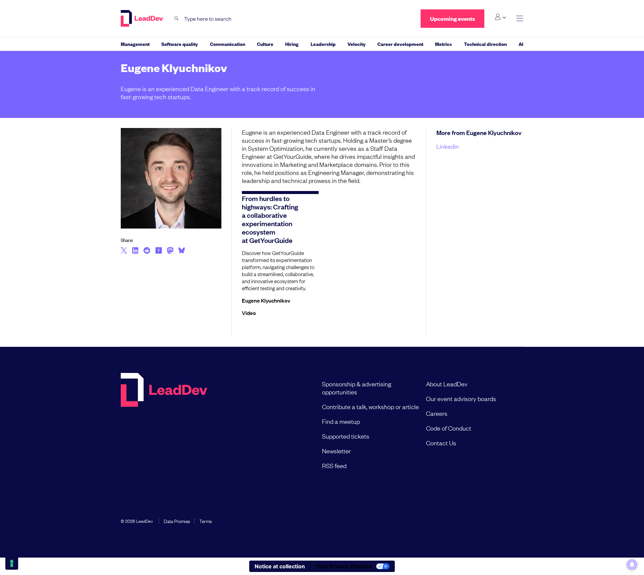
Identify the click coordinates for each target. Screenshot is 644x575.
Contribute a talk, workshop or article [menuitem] (370, 406)
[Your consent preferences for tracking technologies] (11, 563)
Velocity (356, 43)
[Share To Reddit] (146, 251)
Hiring (292, 43)
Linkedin (447, 146)
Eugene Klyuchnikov (266, 300)
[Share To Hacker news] (158, 251)
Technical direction (485, 43)
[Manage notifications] (632, 564)
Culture (265, 43)
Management (135, 43)
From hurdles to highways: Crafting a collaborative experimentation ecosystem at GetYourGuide (270, 219)
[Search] (176, 18)
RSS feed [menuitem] (334, 465)
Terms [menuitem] (205, 520)
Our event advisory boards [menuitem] (461, 398)
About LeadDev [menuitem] (447, 384)
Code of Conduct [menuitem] (448, 428)
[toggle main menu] (519, 18)
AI (521, 43)
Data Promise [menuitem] (177, 520)
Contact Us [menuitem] (441, 443)
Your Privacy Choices (344, 566)
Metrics (443, 43)
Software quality (179, 43)
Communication (227, 43)
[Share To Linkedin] (135, 251)
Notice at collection (280, 566)
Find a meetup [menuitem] (341, 421)
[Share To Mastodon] (170, 251)
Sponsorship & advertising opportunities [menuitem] (356, 388)
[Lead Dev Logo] (142, 18)
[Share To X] (124, 251)
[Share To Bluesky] (181, 251)
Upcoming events (452, 18)
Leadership (323, 43)
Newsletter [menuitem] (336, 451)
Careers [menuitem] (436, 413)
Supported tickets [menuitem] (345, 436)
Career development (400, 43)
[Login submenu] (500, 17)
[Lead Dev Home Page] (164, 424)
